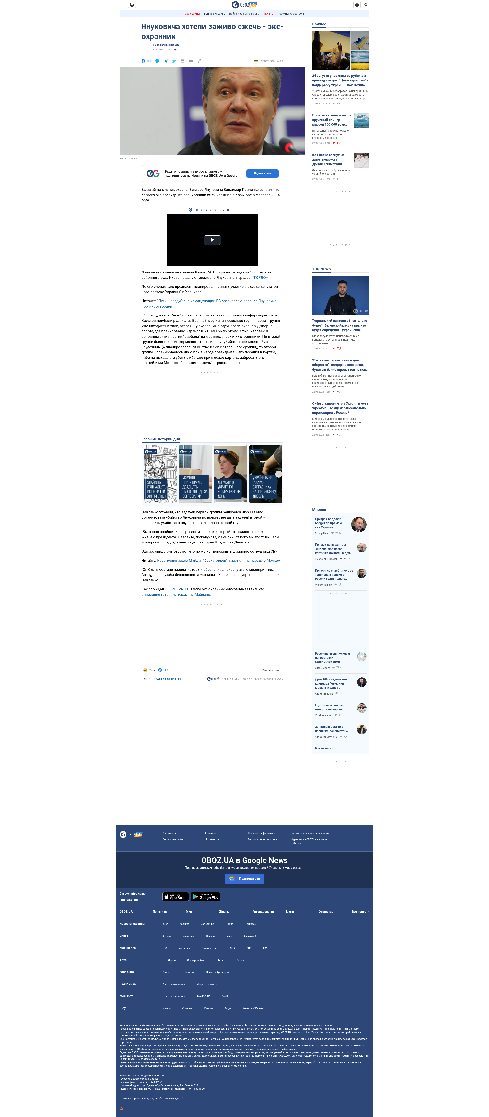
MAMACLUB (203, 996)
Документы (212, 839)
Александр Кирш (324, 693)
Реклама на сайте (172, 839)
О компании (169, 833)
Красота (208, 1008)
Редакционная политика (167, 679)
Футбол (166, 936)
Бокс (229, 936)
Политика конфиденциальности (310, 833)
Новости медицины (173, 996)
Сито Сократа (322, 668)
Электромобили (196, 960)
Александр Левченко (326, 737)
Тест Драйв (169, 960)
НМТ (266, 948)
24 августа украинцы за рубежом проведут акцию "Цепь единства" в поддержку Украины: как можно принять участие (340, 80)
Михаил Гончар (323, 584)
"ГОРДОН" (261, 277)
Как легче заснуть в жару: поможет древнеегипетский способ (328, 160)
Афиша (166, 1008)
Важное (319, 24)
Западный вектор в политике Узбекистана (331, 729)
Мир (189, 912)
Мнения (319, 509)
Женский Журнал (253, 1008)
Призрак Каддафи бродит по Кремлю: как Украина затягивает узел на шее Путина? (329, 523)
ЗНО (249, 948)
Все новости (360, 912)
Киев (165, 924)
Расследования (263, 912)
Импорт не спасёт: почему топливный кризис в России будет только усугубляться (334, 575)
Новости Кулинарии (217, 972)
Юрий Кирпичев (323, 715)
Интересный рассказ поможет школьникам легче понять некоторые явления (331, 134)
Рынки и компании (173, 984)
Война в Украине (214, 13)
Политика (160, 912)
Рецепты (167, 972)
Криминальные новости (166, 45)
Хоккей (210, 936)
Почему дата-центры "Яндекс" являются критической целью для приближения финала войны (332, 549)
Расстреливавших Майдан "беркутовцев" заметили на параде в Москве (218, 560)
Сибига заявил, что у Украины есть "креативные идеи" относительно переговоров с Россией (340, 408)
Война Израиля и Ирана (244, 13)
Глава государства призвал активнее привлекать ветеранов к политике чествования (335, 339)
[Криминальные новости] (213, 679)
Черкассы (251, 924)
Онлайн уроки (210, 948)
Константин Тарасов (326, 559)
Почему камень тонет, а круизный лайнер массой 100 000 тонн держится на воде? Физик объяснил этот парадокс (331, 120)
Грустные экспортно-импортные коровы (330, 707)
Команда (210, 833)
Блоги (290, 912)
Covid (225, 996)
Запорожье (207, 924)
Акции (221, 960)
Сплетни (187, 1008)
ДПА (232, 948)
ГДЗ (164, 948)
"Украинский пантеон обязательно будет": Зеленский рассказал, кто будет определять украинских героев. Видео (339, 325)
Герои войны (192, 13)
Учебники (184, 948)
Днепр (229, 924)
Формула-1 (250, 936)
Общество (326, 912)
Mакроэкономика (207, 984)
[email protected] (163, 1088)
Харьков (184, 924)
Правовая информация (261, 833)
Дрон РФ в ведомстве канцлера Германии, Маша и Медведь (331, 683)
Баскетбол (188, 936)
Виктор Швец (322, 533)
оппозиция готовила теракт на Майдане (176, 594)
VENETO (268, 13)
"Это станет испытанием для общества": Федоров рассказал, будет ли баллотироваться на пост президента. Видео (340, 365)
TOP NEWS (321, 269)
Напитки (189, 972)
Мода (228, 1008)
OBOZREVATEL (177, 589)
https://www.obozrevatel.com (246, 1025)
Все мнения (323, 748)
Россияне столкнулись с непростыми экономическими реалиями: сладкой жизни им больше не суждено (334, 658)
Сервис (241, 960)
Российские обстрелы (291, 13)
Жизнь (224, 912)
